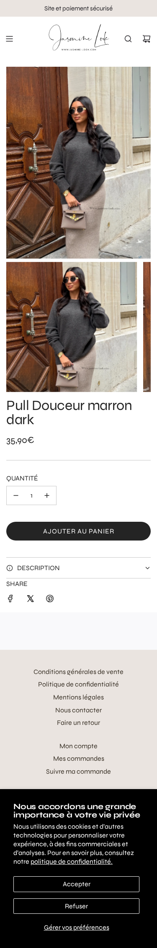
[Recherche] (128, 39)
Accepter (76, 884)
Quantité (22, 478)
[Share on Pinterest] (50, 600)
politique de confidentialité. (72, 861)
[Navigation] (9, 39)
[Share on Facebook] (10, 600)
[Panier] (146, 39)
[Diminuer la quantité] (16, 495)
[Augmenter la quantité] (47, 495)
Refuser (76, 906)
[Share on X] (30, 600)
